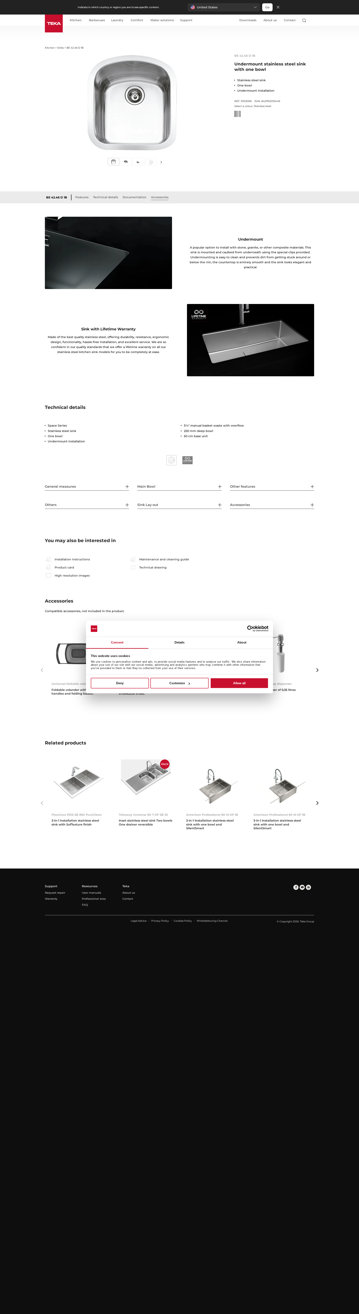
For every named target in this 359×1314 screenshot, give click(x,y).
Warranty (51, 898)
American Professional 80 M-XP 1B (212, 815)
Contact (290, 20)
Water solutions (162, 20)
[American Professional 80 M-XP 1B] (213, 784)
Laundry (117, 20)
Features (82, 197)
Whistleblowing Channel (212, 920)
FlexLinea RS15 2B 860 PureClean (77, 815)
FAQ (85, 904)
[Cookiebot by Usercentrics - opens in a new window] (250, 629)
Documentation (134, 197)
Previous (42, 670)
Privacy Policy (160, 920)
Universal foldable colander (72, 684)
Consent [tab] (117, 642)
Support (186, 20)
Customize (177, 683)
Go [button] (267, 7)
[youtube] (302, 887)
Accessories (159, 197)
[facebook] (296, 887)
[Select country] (312, 20)
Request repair (55, 892)
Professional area (94, 898)
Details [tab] (180, 642)
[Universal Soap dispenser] (280, 653)
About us (270, 20)
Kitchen (76, 20)
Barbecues (97, 20)
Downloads (247, 20)
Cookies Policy (183, 920)
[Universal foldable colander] (78, 653)
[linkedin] (308, 887)
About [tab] (241, 642)
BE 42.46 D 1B (56, 197)
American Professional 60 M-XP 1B (279, 815)
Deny (120, 683)
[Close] (278, 7)
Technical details (105, 197)
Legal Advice (138, 920)
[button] (224, 7)
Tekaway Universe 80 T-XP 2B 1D (143, 815)
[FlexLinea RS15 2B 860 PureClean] (78, 784)
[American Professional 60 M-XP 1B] (280, 784)
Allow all (239, 683)
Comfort (137, 20)
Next (161, 162)
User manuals (91, 892)
